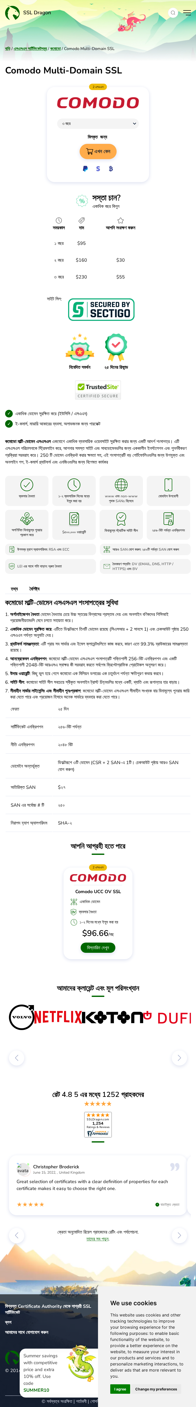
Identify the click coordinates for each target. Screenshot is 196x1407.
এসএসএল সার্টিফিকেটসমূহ (30, 49)
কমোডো (55, 49)
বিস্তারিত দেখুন (98, 948)
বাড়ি (7, 49)
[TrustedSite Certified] (98, 390)
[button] (173, 13)
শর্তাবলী (81, 1401)
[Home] (84, 12)
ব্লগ (8, 1322)
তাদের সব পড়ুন (97, 1239)
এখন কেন (102, 151)
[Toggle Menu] (187, 13)
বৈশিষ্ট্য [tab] (35, 589)
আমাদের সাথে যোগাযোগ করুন (26, 1332)
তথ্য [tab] (14, 589)
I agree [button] (120, 1389)
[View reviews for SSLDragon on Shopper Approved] (98, 1124)
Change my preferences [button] (156, 1389)
